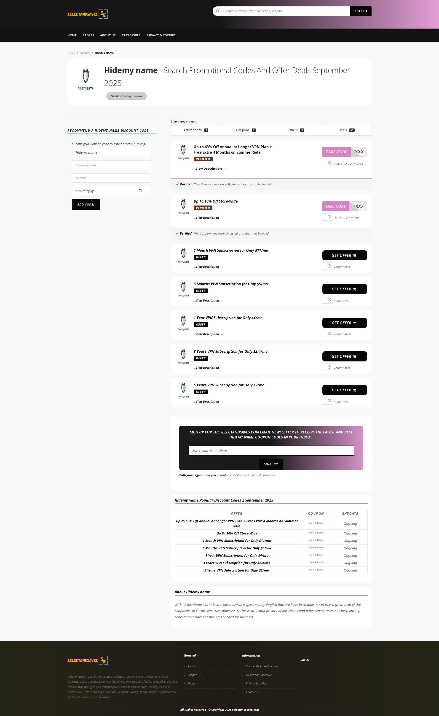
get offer (342, 255)
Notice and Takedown (259, 675)
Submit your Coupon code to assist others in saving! (109, 144)
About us (108, 35)
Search (360, 11)
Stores (88, 35)
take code (336, 151)
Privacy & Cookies (161, 35)
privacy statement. (238, 475)
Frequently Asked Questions (263, 666)
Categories (131, 35)
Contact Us (252, 692)
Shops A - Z (194, 675)
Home (72, 35)
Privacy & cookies (257, 683)
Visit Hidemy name (126, 96)
